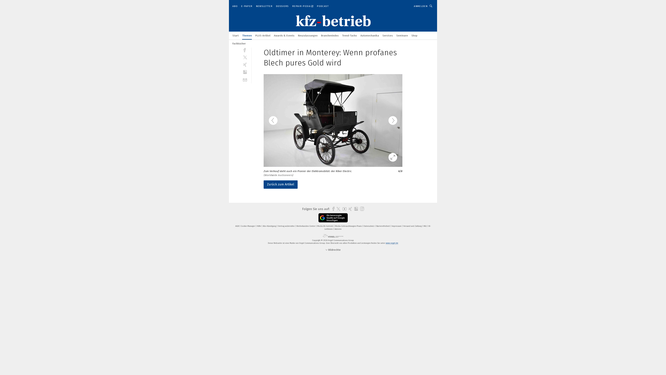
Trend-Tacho (349, 35)
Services (387, 35)
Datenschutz (369, 226)
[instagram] (361, 209)
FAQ (425, 226)
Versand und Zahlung (412, 226)
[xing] (245, 64)
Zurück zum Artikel (280, 184)
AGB (237, 226)
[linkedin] (245, 72)
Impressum (397, 226)
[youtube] (344, 209)
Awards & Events (284, 35)
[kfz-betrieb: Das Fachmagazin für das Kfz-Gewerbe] (235, 35)
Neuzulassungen (308, 35)
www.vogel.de (392, 243)
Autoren (338, 229)
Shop (414, 35)
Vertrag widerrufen (286, 226)
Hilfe (259, 226)
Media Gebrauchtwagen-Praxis (348, 226)
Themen (247, 35)
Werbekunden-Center (306, 226)
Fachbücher (239, 43)
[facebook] (245, 50)
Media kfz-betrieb (325, 226)
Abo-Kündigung (270, 226)
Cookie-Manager (248, 226)
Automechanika (369, 35)
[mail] (245, 79)
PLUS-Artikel (262, 35)
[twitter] (245, 57)
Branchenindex (330, 35)
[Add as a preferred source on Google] (333, 217)
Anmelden (421, 6)
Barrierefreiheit (383, 226)
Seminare (402, 35)
